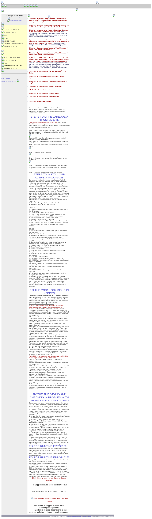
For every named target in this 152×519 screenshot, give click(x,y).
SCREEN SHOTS (10, 32)
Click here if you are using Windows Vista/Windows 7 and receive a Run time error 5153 (48, 53)
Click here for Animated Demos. (40, 101)
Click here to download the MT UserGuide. (44, 93)
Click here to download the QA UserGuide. (44, 96)
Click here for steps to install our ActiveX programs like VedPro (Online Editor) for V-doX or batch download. (49, 26)
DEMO (6, 38)
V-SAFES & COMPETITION (13, 44)
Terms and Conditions (74, 516)
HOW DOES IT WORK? (12, 30)
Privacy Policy (86, 516)
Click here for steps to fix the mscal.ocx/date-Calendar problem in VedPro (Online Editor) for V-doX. (48, 31)
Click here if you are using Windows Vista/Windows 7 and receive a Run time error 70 (48, 48)
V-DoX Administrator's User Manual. (42, 90)
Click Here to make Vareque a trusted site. (43, 122)
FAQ (5, 35)
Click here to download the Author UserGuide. (45, 86)
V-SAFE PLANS (9, 41)
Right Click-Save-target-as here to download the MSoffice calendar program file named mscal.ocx (46, 306)
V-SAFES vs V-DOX (10, 47)
